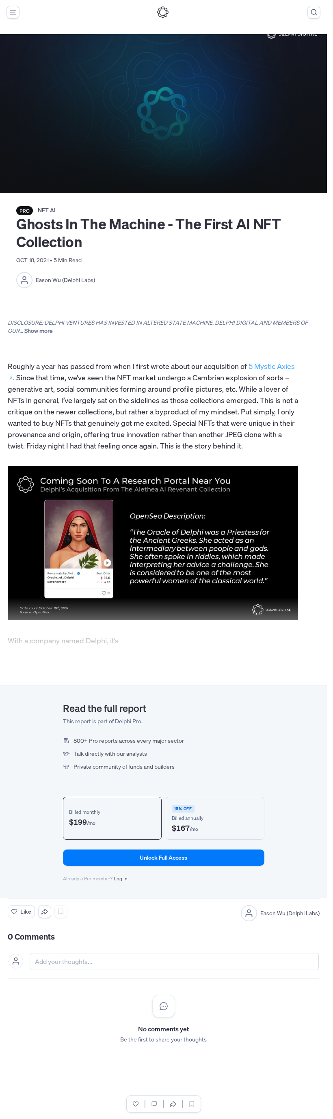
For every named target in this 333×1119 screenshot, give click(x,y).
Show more (38, 330)
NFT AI (47, 210)
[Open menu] (12, 12)
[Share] (44, 911)
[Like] (135, 1103)
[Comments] (154, 1103)
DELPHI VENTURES (69, 322)
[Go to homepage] (163, 12)
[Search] (313, 12)
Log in (121, 878)
